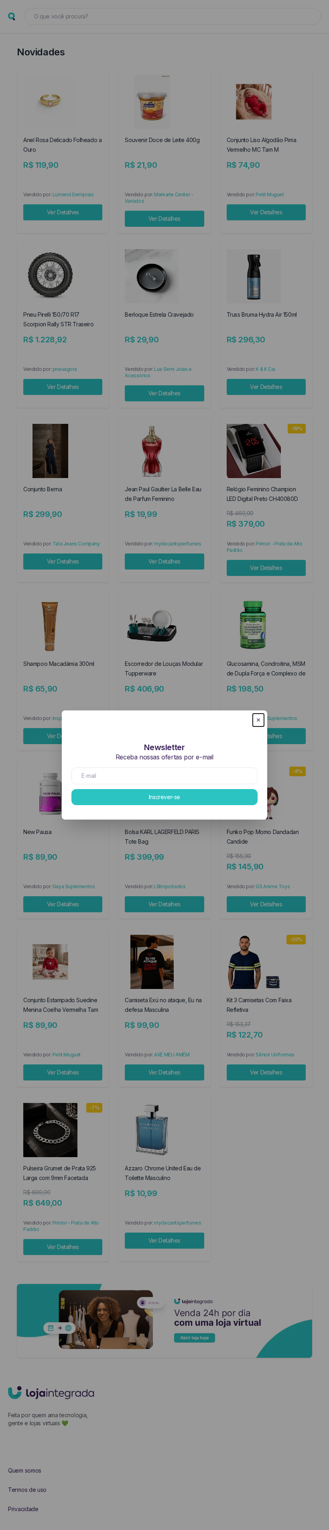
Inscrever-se (164, 796)
